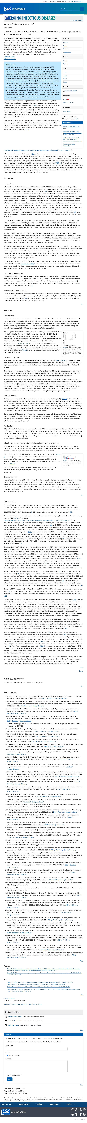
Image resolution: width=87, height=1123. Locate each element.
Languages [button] (54, 1104)
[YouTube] (72, 1114)
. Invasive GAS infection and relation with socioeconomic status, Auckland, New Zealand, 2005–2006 (36, 984)
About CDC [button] (23, 1104)
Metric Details (66, 111)
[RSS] (84, 1114)
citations (68, 117)
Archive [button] (69, 1104)
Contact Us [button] (6, 1104)
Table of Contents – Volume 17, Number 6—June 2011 (23, 1004)
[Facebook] (72, 1109)
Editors (18, 1055)
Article (65, 99)
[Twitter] (76, 1109)
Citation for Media (10, 59)
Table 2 (65, 76)
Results (65, 46)
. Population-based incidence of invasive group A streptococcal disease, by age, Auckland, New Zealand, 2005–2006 (40, 982)
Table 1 (65, 72)
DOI (44, 698)
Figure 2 (65, 64)
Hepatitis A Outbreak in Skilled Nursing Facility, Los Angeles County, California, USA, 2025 (72, 133)
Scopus (75, 119)
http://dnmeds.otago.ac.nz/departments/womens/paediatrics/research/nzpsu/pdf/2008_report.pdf (37, 150)
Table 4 (65, 82)
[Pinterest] (76, 1114)
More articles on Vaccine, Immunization (69, 145)
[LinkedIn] (84, 1109)
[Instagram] (80, 1109)
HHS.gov (76, 1119)
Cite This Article (67, 52)
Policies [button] (39, 1104)
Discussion (65, 49)
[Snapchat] (80, 1114)
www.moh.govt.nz (28, 264)
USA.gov (83, 1119)
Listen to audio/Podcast (71, 90)
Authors (10, 1055)
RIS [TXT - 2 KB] (67, 102)
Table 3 (65, 79)
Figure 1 (65, 61)
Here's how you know (76, 1)
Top (81, 304)
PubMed (50, 698)
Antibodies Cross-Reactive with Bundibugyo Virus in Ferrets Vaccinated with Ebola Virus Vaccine (72, 139)
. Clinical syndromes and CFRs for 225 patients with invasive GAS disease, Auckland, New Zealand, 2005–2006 (38, 987)
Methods (65, 42)
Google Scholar (61, 698)
